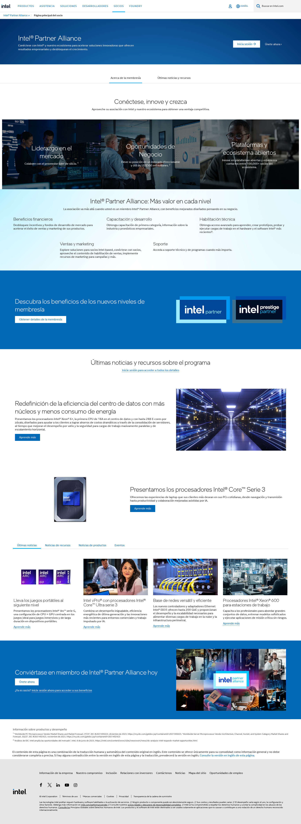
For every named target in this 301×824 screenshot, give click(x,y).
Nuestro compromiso (89, 773)
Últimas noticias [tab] (27, 545)
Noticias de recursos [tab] (57, 545)
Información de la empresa (56, 773)
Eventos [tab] (120, 545)
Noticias (180, 773)
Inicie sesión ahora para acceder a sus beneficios (62, 690)
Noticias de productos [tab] (92, 545)
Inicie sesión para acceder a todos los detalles (150, 370)
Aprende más (22, 627)
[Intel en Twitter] (50, 785)
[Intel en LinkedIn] (58, 785)
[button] (150, 230)
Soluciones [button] (68, 6)
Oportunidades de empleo (226, 773)
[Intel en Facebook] (41, 785)
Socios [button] (119, 6)
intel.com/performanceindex (94, 804)
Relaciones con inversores (136, 773)
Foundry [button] (135, 6)
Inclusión (111, 773)
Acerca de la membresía (126, 78)
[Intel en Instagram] (75, 785)
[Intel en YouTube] (67, 785)
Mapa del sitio (197, 773)
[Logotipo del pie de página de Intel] (20, 791)
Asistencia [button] (47, 6)
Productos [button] (26, 6)
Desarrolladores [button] (95, 6)
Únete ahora (272, 44)
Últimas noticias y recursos (174, 78)
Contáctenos (164, 773)
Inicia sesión (244, 44)
